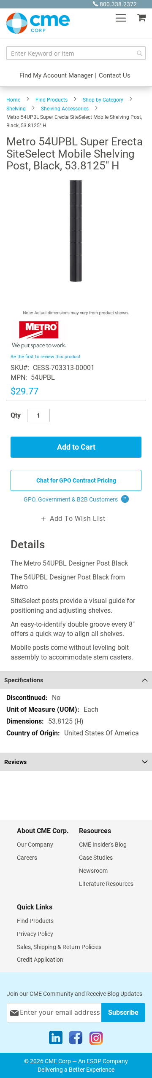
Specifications (23, 680)
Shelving (16, 109)
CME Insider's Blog (103, 844)
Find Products (51, 100)
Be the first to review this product (46, 356)
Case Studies (96, 857)
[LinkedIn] (55, 1040)
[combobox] (76, 53)
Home (13, 100)
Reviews (15, 762)
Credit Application (40, 959)
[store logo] (38, 23)
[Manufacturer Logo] (39, 347)
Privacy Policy (35, 934)
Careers (27, 857)
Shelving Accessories (65, 109)
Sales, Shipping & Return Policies (59, 947)
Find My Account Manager (56, 75)
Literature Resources (106, 883)
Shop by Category (103, 100)
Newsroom (93, 870)
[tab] (76, 680)
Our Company (35, 844)
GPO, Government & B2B (75, 499)
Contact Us (114, 75)
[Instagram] (96, 1040)
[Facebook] (75, 1040)
